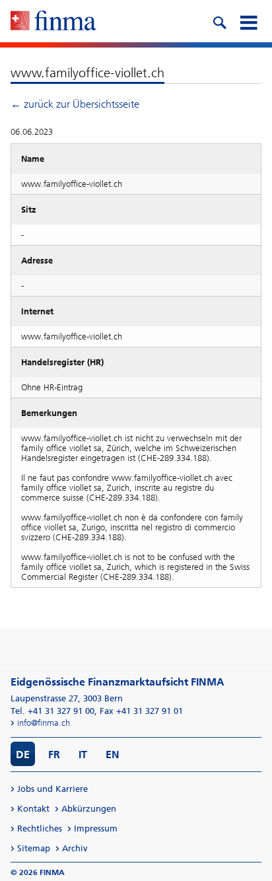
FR (54, 754)
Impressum (96, 828)
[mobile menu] (248, 21)
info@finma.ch (43, 723)
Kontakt (33, 809)
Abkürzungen (88, 809)
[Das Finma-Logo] (53, 22)
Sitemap (33, 848)
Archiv (75, 848)
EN (112, 754)
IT (83, 754)
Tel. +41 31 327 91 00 (52, 711)
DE (23, 754)
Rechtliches (39, 828)
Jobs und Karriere (52, 789)
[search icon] (219, 21)
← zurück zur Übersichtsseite (75, 104)
